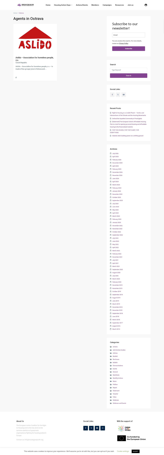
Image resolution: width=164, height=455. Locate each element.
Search (128, 75)
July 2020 (115, 276)
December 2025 (117, 163)
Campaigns (107, 5)
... (46, 69)
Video (114, 397)
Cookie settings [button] (123, 451)
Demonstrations (118, 365)
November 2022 (117, 229)
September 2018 (117, 313)
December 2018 (117, 307)
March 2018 (116, 319)
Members (95, 5)
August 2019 (116, 298)
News (114, 381)
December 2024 (117, 172)
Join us (130, 5)
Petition (115, 384)
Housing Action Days (62, 5)
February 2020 (116, 282)
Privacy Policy (123, 43)
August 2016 (116, 326)
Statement (116, 391)
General (115, 372)
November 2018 (117, 310)
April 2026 (115, 156)
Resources (119, 5)
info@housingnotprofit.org (34, 440)
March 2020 (116, 279)
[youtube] (123, 94)
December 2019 (117, 285)
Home (48, 5)
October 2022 (116, 232)
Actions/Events (82, 5)
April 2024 (115, 181)
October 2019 (116, 291)
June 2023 (115, 207)
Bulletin (115, 362)
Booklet (115, 356)
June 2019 (115, 301)
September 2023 (117, 200)
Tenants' (115, 394)
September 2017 (117, 323)
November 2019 (117, 288)
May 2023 (115, 210)
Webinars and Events (119, 403)
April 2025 (115, 166)
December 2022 (117, 225)
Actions (115, 347)
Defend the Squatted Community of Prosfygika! (127, 118)
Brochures (116, 359)
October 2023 (116, 197)
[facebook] (112, 94)
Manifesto (116, 375)
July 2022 (115, 238)
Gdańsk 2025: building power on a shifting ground (127, 136)
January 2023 (116, 222)
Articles (115, 353)
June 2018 (115, 316)
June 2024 (115, 178)
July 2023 (115, 203)
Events (115, 369)
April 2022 (115, 247)
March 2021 (116, 266)
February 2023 (116, 219)
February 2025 (116, 169)
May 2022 (115, 244)
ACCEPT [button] (135, 451)
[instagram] (102, 428)
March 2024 (116, 185)
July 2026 (115, 153)
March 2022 (116, 250)
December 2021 (117, 257)
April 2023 (115, 213)
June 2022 (115, 241)
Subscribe (128, 48)
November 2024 (117, 175)
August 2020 (116, 272)
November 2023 (117, 194)
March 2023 (116, 216)
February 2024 (116, 188)
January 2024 (116, 191)
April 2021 (115, 263)
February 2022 (116, 254)
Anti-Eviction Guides (119, 350)
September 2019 (117, 294)
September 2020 (117, 269)
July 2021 (115, 260)
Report (115, 387)
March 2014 (116, 329)
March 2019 (116, 304)
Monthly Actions (118, 378)
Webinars (116, 400)
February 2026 (116, 160)
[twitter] (118, 94)
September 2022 (117, 235)
